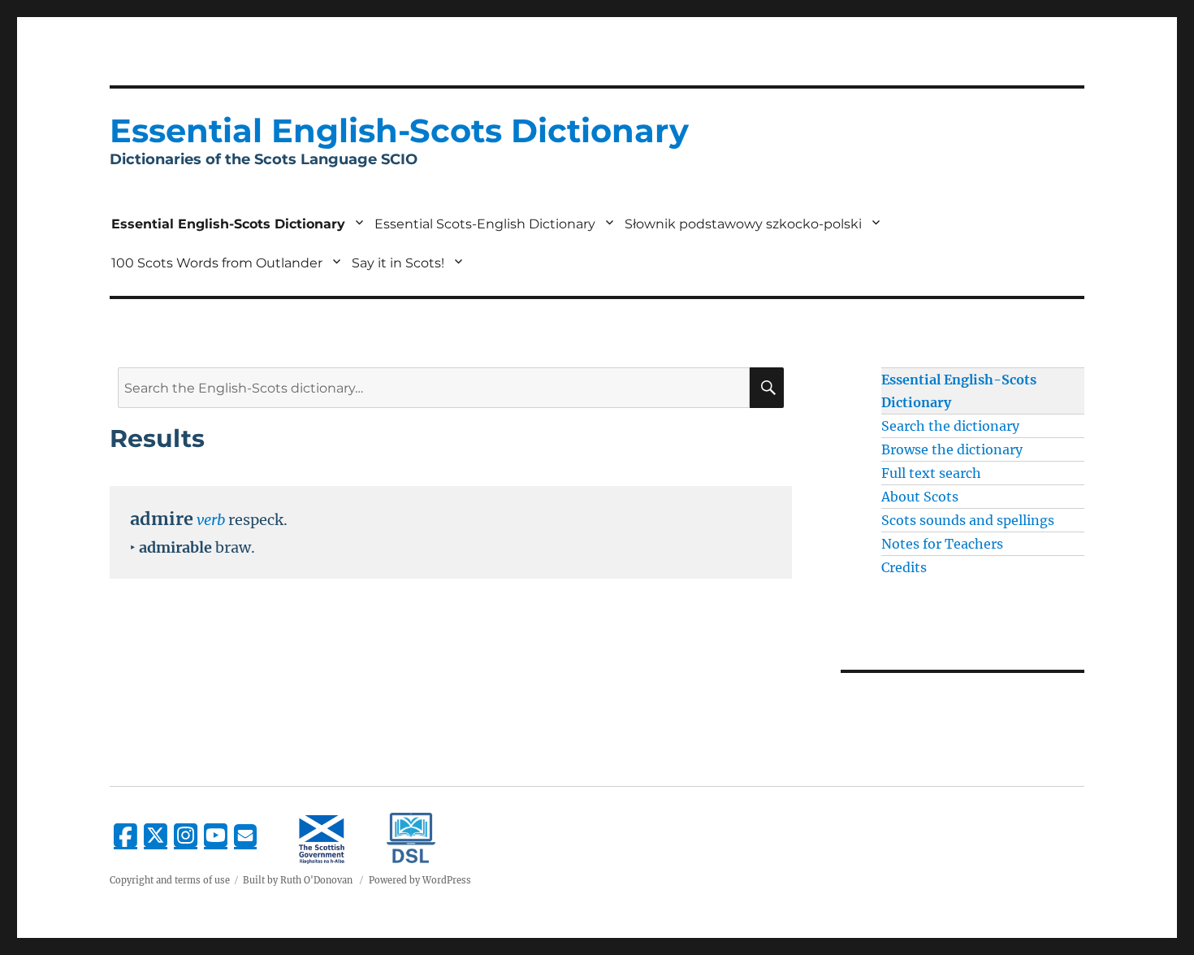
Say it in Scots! (398, 263)
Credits (904, 567)
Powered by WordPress (420, 880)
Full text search (931, 473)
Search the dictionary (950, 426)
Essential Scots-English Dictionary (484, 224)
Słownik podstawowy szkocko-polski (743, 224)
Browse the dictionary (952, 449)
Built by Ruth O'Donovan (298, 880)
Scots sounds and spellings (967, 520)
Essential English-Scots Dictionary (228, 224)
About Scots (919, 496)
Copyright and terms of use (170, 880)
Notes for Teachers (942, 544)
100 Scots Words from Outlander (216, 263)
